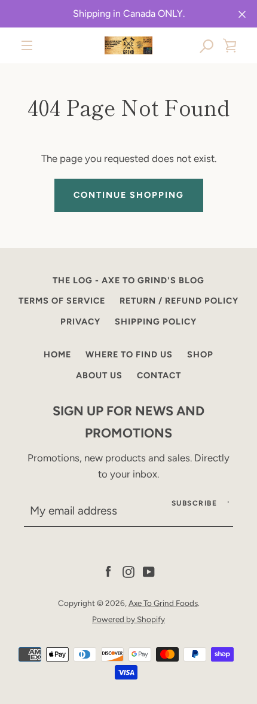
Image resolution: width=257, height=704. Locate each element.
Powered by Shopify (128, 619)
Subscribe (195, 503)
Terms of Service (62, 300)
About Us (99, 375)
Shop (200, 354)
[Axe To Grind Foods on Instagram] (128, 571)
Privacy (80, 321)
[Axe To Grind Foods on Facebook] (108, 571)
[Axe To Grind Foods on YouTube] (149, 571)
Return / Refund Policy (179, 300)
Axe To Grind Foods (163, 603)
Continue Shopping (129, 194)
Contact (159, 375)
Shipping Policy (156, 321)
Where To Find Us (129, 354)
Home (57, 354)
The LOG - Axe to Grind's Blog (128, 280)
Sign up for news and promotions (128, 421)
